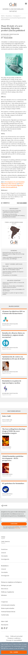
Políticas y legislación (7, 592)
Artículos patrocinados (8, 605)
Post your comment (8, 37)
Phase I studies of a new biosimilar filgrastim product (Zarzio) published (12, 185)
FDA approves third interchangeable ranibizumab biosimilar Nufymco (12, 211)
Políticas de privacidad (16, 636)
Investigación (16, 16)
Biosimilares (9, 16)
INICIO (2, 16)
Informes (4, 595)
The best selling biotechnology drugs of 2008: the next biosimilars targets (13, 269)
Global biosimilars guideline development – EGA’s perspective (12, 458)
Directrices (4, 589)
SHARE (5, 505)
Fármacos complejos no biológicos (11, 582)
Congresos (4, 602)
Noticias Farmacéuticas (8, 611)
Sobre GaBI (5, 266)
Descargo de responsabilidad (14, 640)
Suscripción (4, 625)
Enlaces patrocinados (7, 608)
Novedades (4, 556)
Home (7, 636)
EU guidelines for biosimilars (10, 275)
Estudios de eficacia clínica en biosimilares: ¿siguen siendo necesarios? (13, 286)
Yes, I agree (14, 652)
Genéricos (4, 549)
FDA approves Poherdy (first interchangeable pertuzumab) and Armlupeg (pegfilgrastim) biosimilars (14, 215)
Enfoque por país (6, 585)
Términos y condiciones (14, 638)
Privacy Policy (17, 528)
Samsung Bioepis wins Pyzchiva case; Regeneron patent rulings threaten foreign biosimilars (13, 254)
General (3, 552)
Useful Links (5, 615)
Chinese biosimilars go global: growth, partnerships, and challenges (12, 258)
